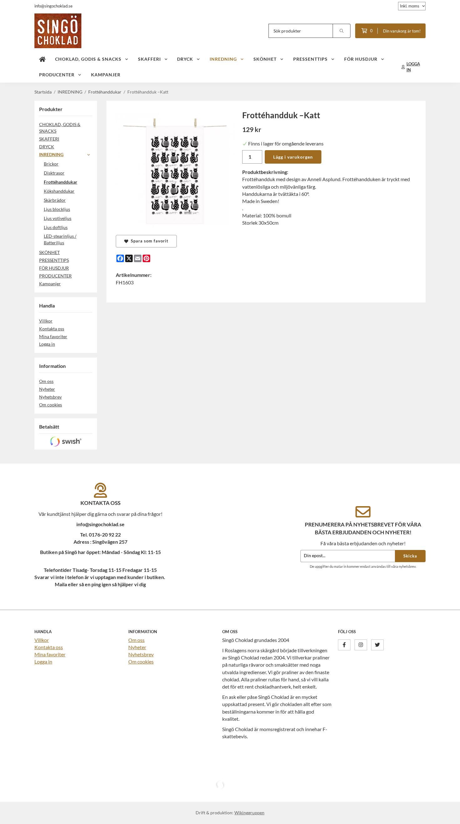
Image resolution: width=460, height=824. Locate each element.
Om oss (46, 381)
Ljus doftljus (56, 227)
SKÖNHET (265, 59)
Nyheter (47, 389)
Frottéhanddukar (60, 182)
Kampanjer (105, 74)
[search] (341, 31)
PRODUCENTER (56, 74)
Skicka (410, 555)
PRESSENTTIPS (310, 59)
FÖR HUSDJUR (360, 59)
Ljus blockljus (57, 209)
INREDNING (223, 59)
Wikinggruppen (249, 812)
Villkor (46, 320)
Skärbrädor (55, 200)
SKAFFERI (149, 59)
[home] (42, 59)
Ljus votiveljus (57, 218)
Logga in (47, 344)
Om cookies (50, 404)
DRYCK (185, 59)
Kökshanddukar (59, 191)
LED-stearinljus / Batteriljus (60, 239)
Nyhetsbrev (50, 396)
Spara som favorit (148, 240)
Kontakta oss (51, 328)
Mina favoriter (53, 336)
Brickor (51, 163)
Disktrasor (54, 172)
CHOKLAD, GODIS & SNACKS (88, 59)
